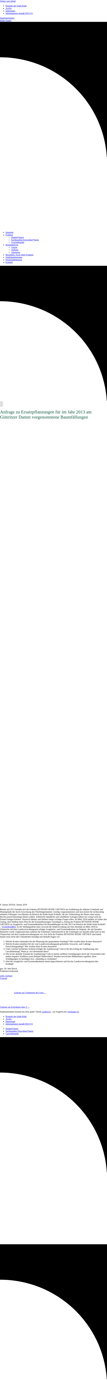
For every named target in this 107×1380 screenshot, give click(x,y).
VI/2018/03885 (8, 927)
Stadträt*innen (17, 237)
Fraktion (9, 235)
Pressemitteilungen (14, 260)
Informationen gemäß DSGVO (19, 13)
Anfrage (14, 250)
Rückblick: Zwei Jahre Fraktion (19, 255)
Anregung (15, 252)
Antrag (14, 247)
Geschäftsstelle (17, 242)
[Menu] (1, 404)
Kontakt (9, 262)
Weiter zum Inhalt (8, 1)
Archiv (9, 8)
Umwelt (3, 978)
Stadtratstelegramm (14, 257)
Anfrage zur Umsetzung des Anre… (30, 992)
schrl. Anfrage (6, 976)
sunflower (46, 1012)
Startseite (10, 232)
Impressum (10, 11)
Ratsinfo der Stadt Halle (16, 6)
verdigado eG (73, 1012)
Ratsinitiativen (12, 245)
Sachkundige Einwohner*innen (25, 240)
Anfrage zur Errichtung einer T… (15, 1007)
